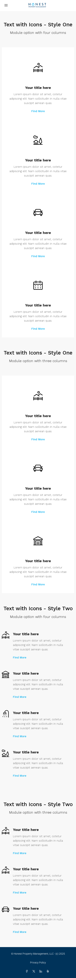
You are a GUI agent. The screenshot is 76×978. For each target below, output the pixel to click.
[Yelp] (48, 971)
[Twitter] (34, 971)
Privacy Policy (38, 962)
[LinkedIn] (41, 971)
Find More (38, 111)
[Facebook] (27, 971)
